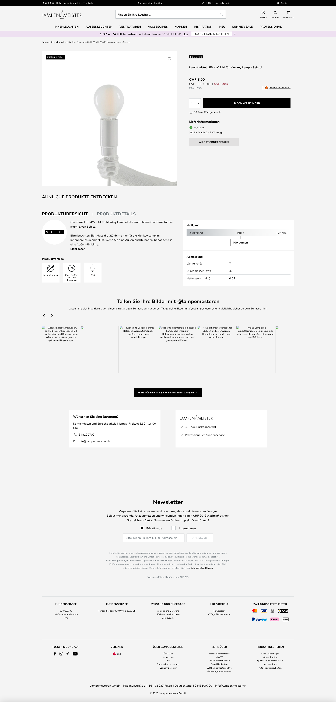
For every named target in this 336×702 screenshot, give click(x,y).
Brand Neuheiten (219, 664)
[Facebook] (55, 653)
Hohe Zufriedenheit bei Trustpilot (75, 3)
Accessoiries (270, 664)
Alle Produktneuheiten (270, 667)
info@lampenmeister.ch (94, 441)
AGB (168, 660)
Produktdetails (116, 214)
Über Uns (168, 653)
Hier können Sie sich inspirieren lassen (166, 392)
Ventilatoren (130, 27)
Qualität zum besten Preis (270, 660)
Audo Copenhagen (270, 653)
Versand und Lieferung (168, 610)
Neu (222, 27)
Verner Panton (270, 657)
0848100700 (66, 610)
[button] (169, 58)
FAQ (66, 617)
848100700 (86, 434)
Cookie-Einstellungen (219, 660)
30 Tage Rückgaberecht (219, 614)
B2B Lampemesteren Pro (219, 667)
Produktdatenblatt (280, 87)
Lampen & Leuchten (52, 42)
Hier (185, 34)
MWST (219, 657)
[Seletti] (203, 57)
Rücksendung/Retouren (168, 614)
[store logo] (62, 14)
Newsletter (219, 610)
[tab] (67, 214)
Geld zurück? (168, 617)
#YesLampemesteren (219, 653)
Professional (271, 27)
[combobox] (171, 14)
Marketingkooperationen (219, 671)
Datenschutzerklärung (202, 567)
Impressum (168, 657)
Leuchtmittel (69, 42)
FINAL (212, 34)
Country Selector (168, 667)
